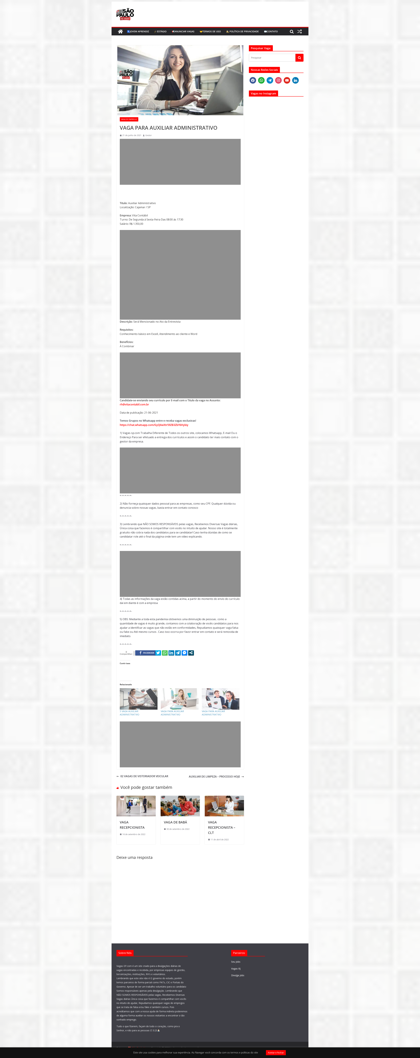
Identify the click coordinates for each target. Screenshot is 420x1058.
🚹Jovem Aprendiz (138, 31)
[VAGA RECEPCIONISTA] (136, 797)
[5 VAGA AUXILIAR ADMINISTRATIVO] (139, 699)
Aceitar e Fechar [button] (276, 1052)
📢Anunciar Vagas (183, 31)
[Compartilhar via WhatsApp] (165, 652)
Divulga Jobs (237, 975)
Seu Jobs (235, 961)
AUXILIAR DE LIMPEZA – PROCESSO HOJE (214, 776)
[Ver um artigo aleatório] (300, 31)
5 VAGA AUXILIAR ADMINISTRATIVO (129, 713)
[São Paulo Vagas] (120, 31)
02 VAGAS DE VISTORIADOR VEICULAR (144, 776)
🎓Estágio (160, 31)
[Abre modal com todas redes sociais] (191, 652)
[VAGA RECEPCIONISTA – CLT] (224, 797)
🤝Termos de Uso (210, 31)
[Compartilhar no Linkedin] (171, 652)
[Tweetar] (158, 652)
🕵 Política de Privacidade (242, 31)
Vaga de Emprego (129, 119)
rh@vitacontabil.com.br (134, 404)
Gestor (148, 135)
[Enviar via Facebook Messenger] (184, 652)
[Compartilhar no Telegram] (178, 652)
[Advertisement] (180, 162)
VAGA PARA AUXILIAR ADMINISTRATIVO (172, 713)
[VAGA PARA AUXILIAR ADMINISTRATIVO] (180, 699)
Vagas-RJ (236, 968)
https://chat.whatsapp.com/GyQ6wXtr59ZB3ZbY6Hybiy (154, 425)
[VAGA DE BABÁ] (180, 797)
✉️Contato (271, 31)
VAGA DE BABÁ (175, 822)
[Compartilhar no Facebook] (147, 652)
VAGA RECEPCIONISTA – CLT (221, 827)
